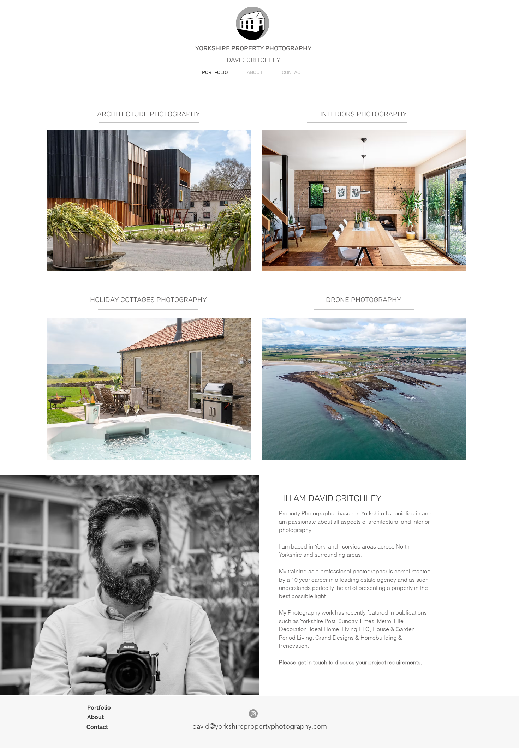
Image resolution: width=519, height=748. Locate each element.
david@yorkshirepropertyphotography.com (259, 726)
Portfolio (99, 707)
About (95, 717)
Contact (97, 727)
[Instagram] (253, 713)
